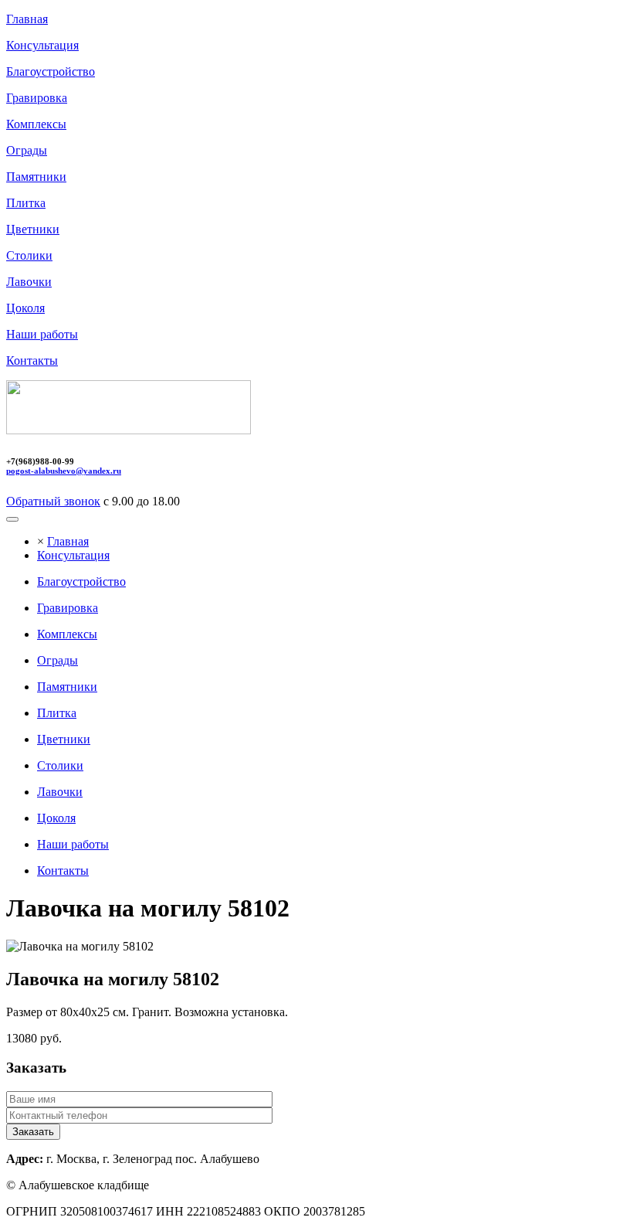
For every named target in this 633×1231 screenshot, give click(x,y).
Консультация (73, 555)
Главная (68, 541)
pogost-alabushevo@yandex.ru (63, 470)
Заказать (33, 1131)
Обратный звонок (53, 501)
